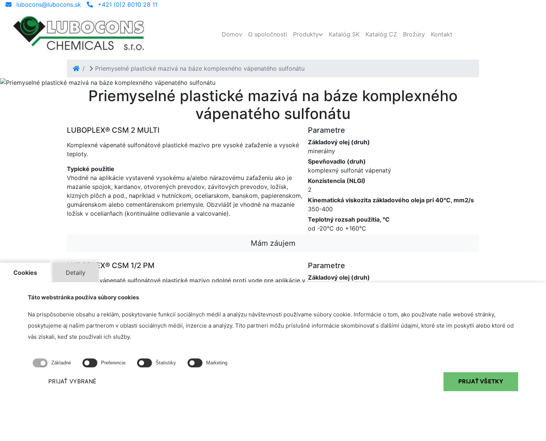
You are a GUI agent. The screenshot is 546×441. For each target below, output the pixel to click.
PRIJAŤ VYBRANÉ (72, 381)
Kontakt (441, 34)
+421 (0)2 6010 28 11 (126, 4)
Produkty (306, 34)
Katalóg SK (344, 34)
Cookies (25, 272)
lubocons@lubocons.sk (47, 4)
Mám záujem (273, 243)
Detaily (75, 272)
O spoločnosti (267, 34)
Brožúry (414, 34)
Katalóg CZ (381, 34)
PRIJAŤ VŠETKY (480, 381)
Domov (232, 34)
